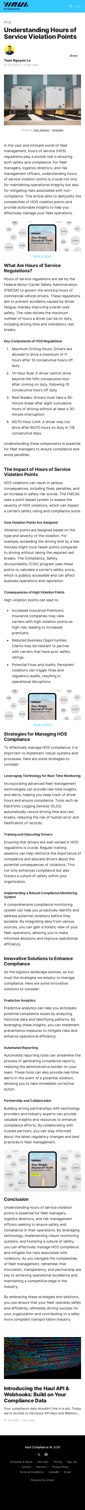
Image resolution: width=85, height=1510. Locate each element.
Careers (26, 1466)
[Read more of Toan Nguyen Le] (9, 50)
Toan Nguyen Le (17, 60)
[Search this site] (71, 6)
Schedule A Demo (21, 1461)
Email (67, 1472)
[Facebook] (46, 1454)
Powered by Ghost (42, 1480)
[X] (39, 1454)
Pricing (58, 1461)
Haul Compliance (37, 1447)
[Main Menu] (79, 6)
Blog (7, 22)
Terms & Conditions (31, 1472)
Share (73, 55)
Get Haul (42, 1461)
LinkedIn (54, 1472)
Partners (41, 1466)
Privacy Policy (60, 1466)
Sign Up (72, 1461)
